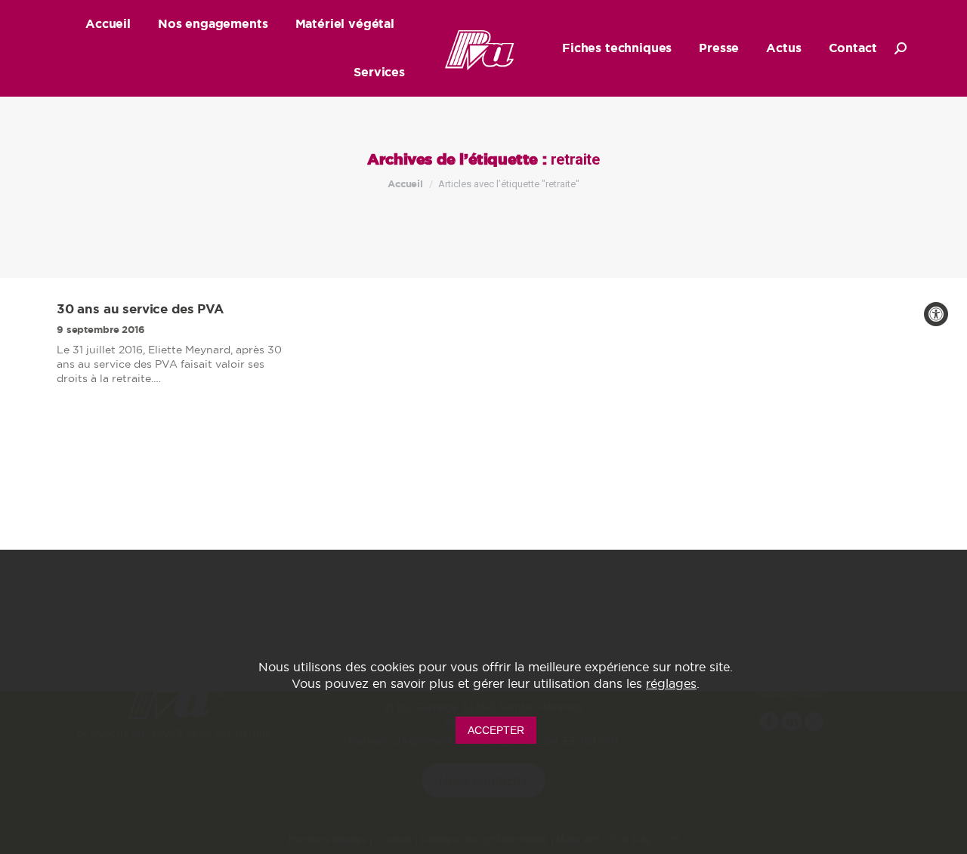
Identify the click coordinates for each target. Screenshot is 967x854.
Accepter (496, 729)
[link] (936, 314)
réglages (671, 683)
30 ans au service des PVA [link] (140, 308)
